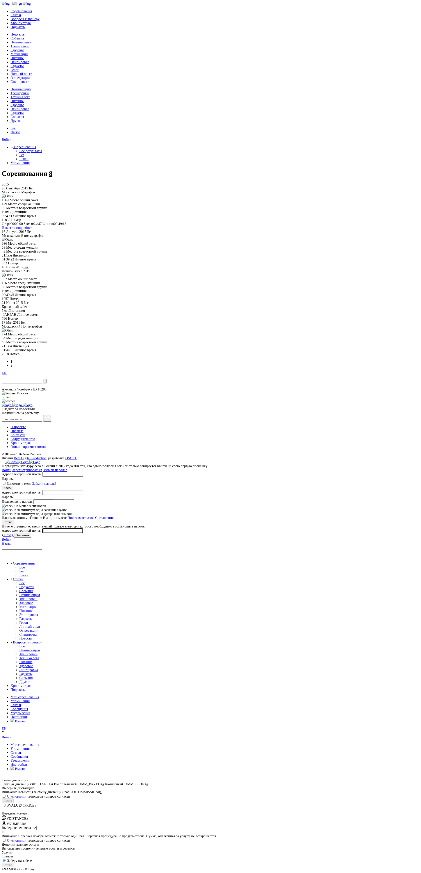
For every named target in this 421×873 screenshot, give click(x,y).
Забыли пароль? (55, 470)
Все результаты (30, 151)
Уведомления (20, 713)
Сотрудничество (23, 439)
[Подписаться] (47, 418)
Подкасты (18, 27)
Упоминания (20, 163)
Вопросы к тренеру (25, 19)
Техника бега (20, 97)
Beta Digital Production (30, 458)
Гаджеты (17, 66)
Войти (6, 139)
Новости (25, 638)
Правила (17, 431)
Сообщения (19, 709)
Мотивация (19, 54)
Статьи (16, 15)
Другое (16, 121)
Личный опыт (21, 74)
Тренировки (20, 46)
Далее (8, 800)
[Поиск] (45, 381)
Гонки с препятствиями (28, 447)
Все (22, 567)
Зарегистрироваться (27, 470)
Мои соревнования (25, 697)
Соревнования (21, 11)
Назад (8, 535)
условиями (18, 796)
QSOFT (71, 458)
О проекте (18, 427)
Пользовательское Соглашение (91, 518)
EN (4, 373)
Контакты (18, 435)
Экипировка (20, 62)
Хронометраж (21, 23)
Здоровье (17, 50)
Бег (13, 128)
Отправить (23, 535)
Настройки (19, 717)
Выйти (19, 721)
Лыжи (15, 132)
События (17, 38)
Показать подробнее (17, 228)
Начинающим (21, 42)
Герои (15, 70)
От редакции (20, 78)
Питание (17, 58)
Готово (8, 522)
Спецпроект (20, 82)
